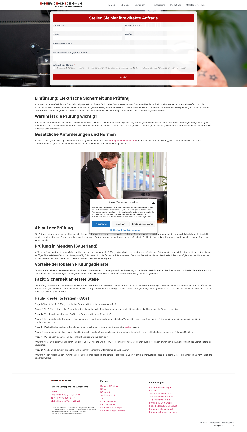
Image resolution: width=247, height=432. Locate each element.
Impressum (136, 230)
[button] (153, 202)
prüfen (128, 327)
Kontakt (112, 5)
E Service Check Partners (112, 410)
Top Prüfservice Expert (160, 393)
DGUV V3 (105, 392)
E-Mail (56, 34)
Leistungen (140, 5)
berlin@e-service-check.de (67, 401)
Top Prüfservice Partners (161, 396)
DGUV (103, 389)
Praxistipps (175, 5)
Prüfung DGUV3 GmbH (160, 402)
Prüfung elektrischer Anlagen (163, 412)
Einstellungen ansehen (142, 224)
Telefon (129, 34)
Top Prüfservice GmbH (160, 399)
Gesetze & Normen (195, 5)
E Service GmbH (108, 401)
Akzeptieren (101, 224)
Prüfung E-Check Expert (161, 409)
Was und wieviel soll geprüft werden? (71, 52)
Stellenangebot (107, 395)
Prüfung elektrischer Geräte (122, 140)
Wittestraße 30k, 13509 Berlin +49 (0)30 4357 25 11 (65, 394)
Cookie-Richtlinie (113, 230)
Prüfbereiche (159, 5)
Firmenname (59, 25)
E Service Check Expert (112, 407)
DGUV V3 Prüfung (109, 386)
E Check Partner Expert (160, 387)
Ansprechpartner (133, 25)
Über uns (125, 5)
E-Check (153, 390)
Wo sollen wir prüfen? (63, 43)
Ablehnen (120, 224)
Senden (123, 77)
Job (102, 398)
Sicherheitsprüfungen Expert (163, 406)
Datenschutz (126, 230)
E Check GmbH (107, 404)
